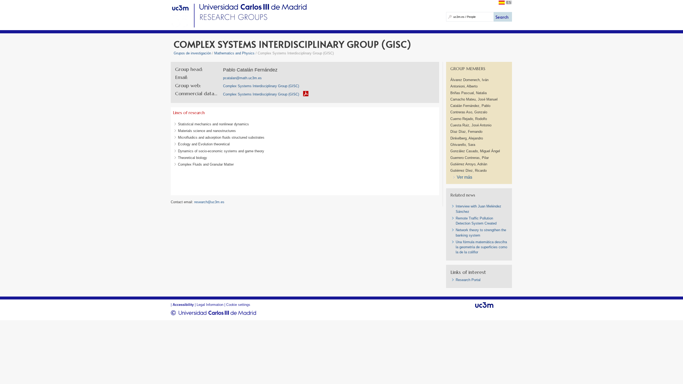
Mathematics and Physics (234, 53)
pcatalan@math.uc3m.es (242, 78)
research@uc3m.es (209, 202)
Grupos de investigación (192, 53)
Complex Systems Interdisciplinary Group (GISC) (261, 94)
